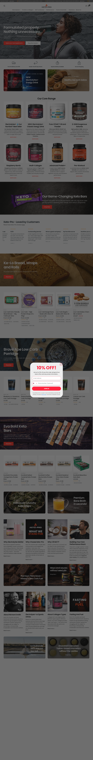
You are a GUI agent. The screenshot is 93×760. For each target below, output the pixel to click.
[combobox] (34, 383)
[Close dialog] (61, 364)
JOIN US (46, 388)
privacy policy (44, 394)
